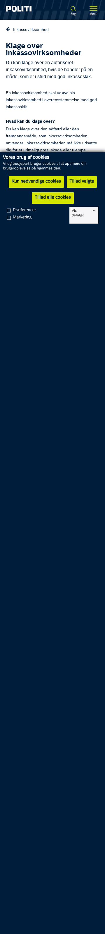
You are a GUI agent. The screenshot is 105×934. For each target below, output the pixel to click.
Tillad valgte (82, 182)
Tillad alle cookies (53, 198)
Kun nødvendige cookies (36, 182)
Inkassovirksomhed (31, 29)
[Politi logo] (23, 9)
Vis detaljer (78, 213)
